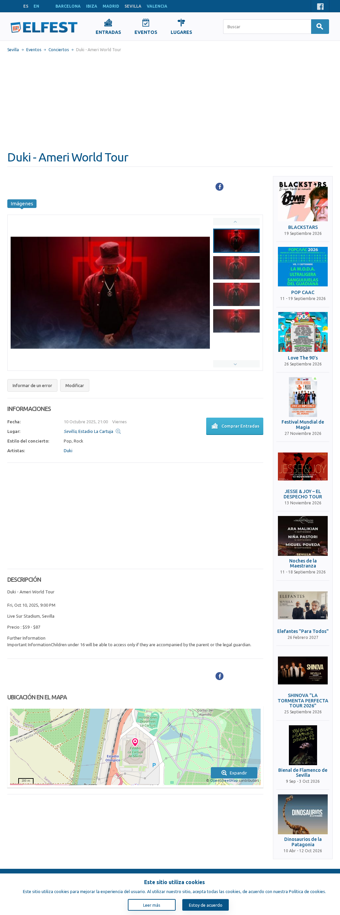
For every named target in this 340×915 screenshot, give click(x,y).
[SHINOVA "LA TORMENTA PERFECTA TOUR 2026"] (303, 670)
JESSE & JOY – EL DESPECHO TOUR (303, 494)
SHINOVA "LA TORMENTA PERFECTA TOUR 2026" (303, 700)
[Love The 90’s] (303, 332)
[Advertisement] (170, 101)
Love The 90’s (303, 358)
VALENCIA (157, 6)
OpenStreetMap (224, 780)
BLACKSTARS (303, 227)
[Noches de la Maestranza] (303, 536)
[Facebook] (219, 187)
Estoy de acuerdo (205, 905)
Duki (68, 450)
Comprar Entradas (240, 426)
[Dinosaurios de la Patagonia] (303, 814)
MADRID (111, 6)
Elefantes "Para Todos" (303, 631)
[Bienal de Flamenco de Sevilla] (303, 745)
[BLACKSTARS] (303, 201)
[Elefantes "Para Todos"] (303, 605)
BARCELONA (68, 6)
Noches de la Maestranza (303, 563)
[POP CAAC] (303, 266)
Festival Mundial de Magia (303, 425)
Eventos (33, 50)
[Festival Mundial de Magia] (303, 397)
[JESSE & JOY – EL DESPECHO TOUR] (303, 466)
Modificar (74, 385)
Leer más (151, 905)
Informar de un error (32, 385)
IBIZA (91, 6)
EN (36, 6)
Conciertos (58, 50)
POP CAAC (302, 292)
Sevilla (13, 50)
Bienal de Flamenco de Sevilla (302, 773)
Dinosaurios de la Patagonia (303, 842)
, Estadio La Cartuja (88, 431)
